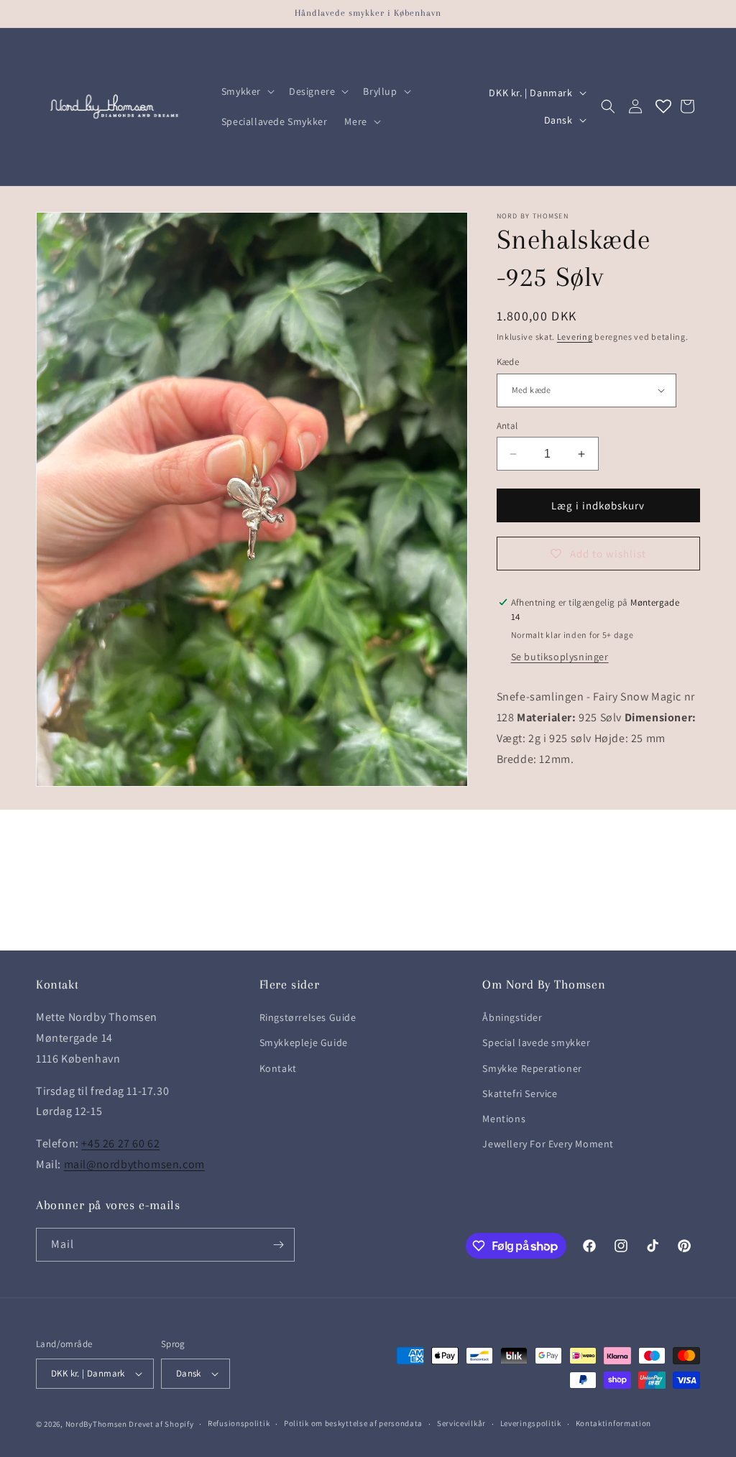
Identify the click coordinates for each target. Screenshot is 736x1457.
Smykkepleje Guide (303, 1042)
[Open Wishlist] (663, 106)
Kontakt (278, 1068)
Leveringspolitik (530, 1423)
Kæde (508, 362)
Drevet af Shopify (161, 1424)
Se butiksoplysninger (560, 656)
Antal (507, 426)
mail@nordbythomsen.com (134, 1164)
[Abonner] (278, 1245)
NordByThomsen (96, 1424)
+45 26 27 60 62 (120, 1143)
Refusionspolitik (239, 1423)
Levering (575, 336)
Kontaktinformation (614, 1423)
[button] (246, 91)
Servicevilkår (461, 1423)
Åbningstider (512, 1017)
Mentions (503, 1118)
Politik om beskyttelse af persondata (353, 1423)
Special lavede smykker (536, 1042)
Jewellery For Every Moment (548, 1143)
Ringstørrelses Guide (307, 1017)
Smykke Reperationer (531, 1068)
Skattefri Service (519, 1093)
